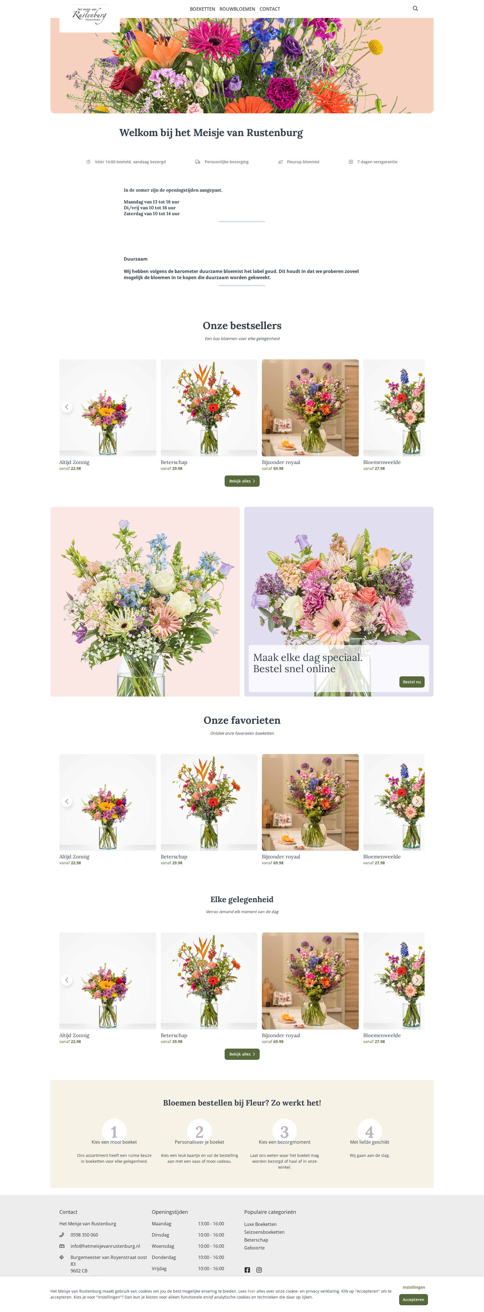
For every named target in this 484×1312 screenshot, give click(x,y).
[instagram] (259, 1267)
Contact (270, 9)
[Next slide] (417, 407)
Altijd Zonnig (74, 462)
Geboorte (254, 1248)
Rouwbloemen (237, 9)
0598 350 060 (84, 1235)
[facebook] (247, 1267)
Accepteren (413, 1299)
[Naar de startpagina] (89, 16)
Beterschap (174, 462)
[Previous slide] (66, 407)
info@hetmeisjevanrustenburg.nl (105, 1246)
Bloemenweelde (382, 462)
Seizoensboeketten (264, 1232)
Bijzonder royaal (281, 462)
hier (251, 1291)
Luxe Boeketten (260, 1224)
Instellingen (414, 1287)
